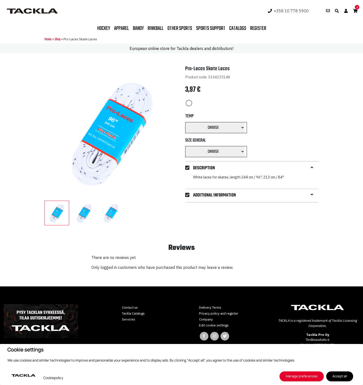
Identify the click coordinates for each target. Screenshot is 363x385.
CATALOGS (237, 28)
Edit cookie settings (214, 325)
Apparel (121, 28)
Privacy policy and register (218, 313)
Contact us (130, 307)
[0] (355, 11)
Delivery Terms (210, 307)
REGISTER (258, 28)
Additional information (214, 195)
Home (48, 39)
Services (128, 319)
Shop (57, 39)
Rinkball (155, 28)
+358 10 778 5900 (291, 10)
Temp (189, 116)
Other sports (179, 28)
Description (204, 168)
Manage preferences (302, 376)
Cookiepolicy (53, 377)
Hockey (103, 28)
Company (206, 319)
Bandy (138, 28)
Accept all (339, 376)
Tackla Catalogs (133, 313)
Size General (195, 140)
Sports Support (210, 28)
